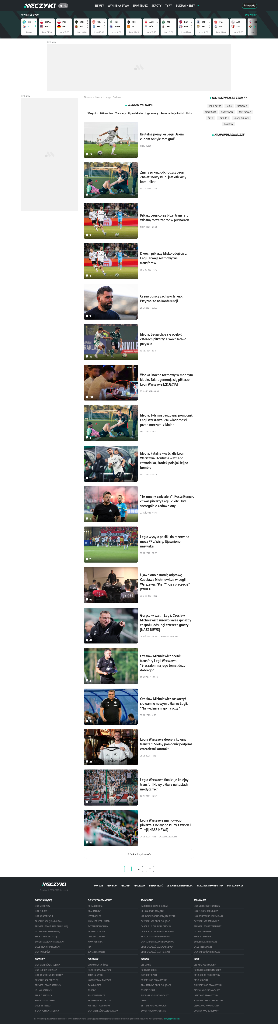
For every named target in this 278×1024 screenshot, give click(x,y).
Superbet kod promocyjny (208, 985)
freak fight (210, 112)
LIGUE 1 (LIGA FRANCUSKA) (47, 946)
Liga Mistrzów (42, 906)
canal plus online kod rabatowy (158, 931)
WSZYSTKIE (251, 15)
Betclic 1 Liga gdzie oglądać (155, 936)
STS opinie (146, 964)
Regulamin (139, 885)
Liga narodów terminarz (207, 951)
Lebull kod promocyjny (206, 1005)
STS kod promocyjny (205, 964)
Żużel (211, 118)
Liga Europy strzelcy (46, 970)
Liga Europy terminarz (206, 911)
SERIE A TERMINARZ (203, 936)
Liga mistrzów (135, 113)
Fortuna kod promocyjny (207, 970)
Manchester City (97, 941)
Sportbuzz (140, 5)
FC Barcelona (95, 906)
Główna (88, 97)
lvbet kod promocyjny (206, 995)
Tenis (229, 106)
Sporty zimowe (241, 118)
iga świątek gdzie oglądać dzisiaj (158, 916)
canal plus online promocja (156, 926)
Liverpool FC (94, 916)
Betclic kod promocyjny (207, 975)
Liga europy (151, 113)
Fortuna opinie (149, 970)
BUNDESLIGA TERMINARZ (205, 941)
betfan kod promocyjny (207, 990)
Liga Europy (41, 911)
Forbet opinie (148, 990)
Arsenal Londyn (96, 931)
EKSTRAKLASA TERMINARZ (206, 921)
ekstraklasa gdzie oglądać (155, 921)
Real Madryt (94, 911)
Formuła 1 (223, 118)
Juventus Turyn (96, 951)
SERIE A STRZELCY (43, 995)
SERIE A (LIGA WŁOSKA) (46, 936)
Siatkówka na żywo (98, 964)
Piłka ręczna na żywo (99, 970)
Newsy (99, 5)
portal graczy (235, 885)
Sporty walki (227, 112)
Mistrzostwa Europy (99, 1005)
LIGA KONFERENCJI (44, 916)
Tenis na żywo (95, 975)
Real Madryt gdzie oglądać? (156, 985)
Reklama (125, 885)
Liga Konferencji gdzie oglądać (157, 941)
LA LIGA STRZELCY (43, 990)
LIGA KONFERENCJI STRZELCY (49, 975)
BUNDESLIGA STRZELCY (46, 1000)
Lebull (144, 1000)
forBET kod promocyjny (154, 980)
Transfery (120, 113)
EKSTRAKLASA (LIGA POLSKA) (48, 921)
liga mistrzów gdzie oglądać (103, 1010)
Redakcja (112, 885)
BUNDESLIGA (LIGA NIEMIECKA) (49, 941)
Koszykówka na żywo (99, 980)
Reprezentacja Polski (172, 113)
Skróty (156, 5)
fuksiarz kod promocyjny (155, 995)
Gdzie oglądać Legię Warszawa (157, 946)
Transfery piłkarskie (99, 1000)
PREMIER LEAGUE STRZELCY (48, 985)
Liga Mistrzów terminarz (207, 906)
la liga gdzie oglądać (152, 911)
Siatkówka (242, 106)
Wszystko (93, 113)
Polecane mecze (96, 995)
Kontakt (98, 885)
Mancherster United (98, 921)
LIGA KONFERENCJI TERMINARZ (208, 916)
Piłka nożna (106, 113)
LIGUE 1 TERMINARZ (203, 946)
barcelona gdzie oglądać (154, 906)
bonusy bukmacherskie (153, 1010)
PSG (90, 946)
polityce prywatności (171, 1018)
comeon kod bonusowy (206, 1010)
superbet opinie (149, 975)
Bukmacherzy (185, 5)
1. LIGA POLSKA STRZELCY (47, 1010)
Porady (92, 990)
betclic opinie (201, 980)
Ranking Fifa (94, 985)
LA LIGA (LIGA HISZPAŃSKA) (47, 931)
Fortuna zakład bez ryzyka (209, 1000)
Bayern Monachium (98, 926)
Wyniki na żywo (118, 5)
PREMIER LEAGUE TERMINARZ (207, 926)
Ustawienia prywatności (180, 885)
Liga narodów (42, 951)
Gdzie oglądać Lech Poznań (155, 951)
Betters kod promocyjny (154, 1005)
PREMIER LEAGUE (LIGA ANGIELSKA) (51, 926)
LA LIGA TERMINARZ (203, 931)
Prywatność (156, 885)
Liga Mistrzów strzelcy (47, 964)
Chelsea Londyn (96, 936)
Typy (168, 5)
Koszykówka (245, 112)
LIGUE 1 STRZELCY (43, 1005)
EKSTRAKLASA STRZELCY (46, 980)
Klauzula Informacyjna (210, 885)
